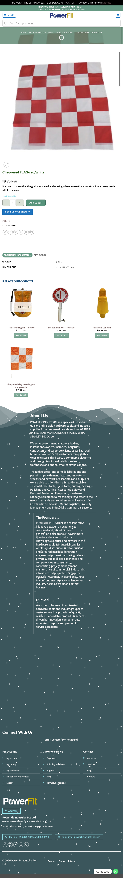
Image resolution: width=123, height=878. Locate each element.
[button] (9, 15)
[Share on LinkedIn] (31, 232)
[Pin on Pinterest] (26, 232)
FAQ (49, 776)
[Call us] (26, 844)
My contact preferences (17, 776)
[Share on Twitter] (15, 232)
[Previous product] (61, 37)
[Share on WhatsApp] (5, 232)
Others (6, 221)
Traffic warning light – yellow (21, 327)
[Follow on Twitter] (15, 844)
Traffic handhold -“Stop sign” (61, 327)
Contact (91, 776)
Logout (9, 782)
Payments (51, 758)
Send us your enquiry (17, 211)
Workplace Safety (65, 32)
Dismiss (106, 2)
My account (12, 758)
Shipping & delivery (56, 764)
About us (91, 758)
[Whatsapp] (115, 871)
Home (23, 32)
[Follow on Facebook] (5, 844)
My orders (11, 764)
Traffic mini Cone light (102, 327)
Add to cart (35, 202)
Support (51, 770)
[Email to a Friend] (21, 232)
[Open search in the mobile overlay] (61, 23)
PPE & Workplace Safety (41, 32)
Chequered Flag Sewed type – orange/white (21, 386)
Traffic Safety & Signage (89, 32)
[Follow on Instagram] (10, 844)
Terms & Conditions (56, 782)
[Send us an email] (21, 844)
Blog (89, 770)
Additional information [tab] (17, 255)
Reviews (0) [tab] (40, 255)
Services (91, 764)
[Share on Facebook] (10, 232)
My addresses (13, 770)
